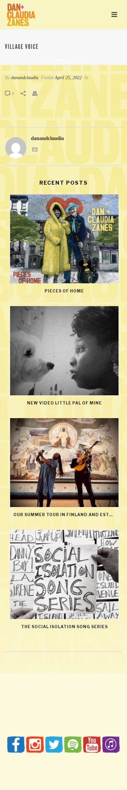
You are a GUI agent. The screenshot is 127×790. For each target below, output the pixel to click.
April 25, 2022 (68, 77)
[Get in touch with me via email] (34, 150)
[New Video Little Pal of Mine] (64, 350)
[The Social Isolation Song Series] (64, 574)
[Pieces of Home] (64, 239)
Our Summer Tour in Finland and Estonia (66, 514)
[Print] (38, 93)
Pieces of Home (64, 291)
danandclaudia (24, 77)
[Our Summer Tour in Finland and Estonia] (64, 462)
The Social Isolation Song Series (64, 626)
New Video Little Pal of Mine (64, 403)
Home (45, 60)
